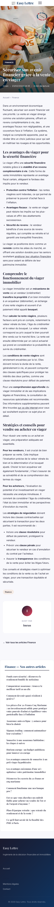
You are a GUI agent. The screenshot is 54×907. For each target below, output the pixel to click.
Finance (9, 62)
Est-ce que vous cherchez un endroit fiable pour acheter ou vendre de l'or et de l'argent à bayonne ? (26, 800)
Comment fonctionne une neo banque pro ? (25, 790)
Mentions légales (11, 884)
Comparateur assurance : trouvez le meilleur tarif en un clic (24, 687)
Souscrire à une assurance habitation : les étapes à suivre (25, 742)
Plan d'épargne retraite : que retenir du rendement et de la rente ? (26, 812)
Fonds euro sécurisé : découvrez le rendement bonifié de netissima (23, 678)
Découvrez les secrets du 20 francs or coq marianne (25, 780)
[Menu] (40, 3)
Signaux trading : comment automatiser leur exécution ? (26, 732)
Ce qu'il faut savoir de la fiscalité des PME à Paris (24, 821)
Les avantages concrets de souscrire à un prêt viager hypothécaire (26, 761)
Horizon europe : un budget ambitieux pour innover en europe (25, 751)
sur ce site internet (28, 407)
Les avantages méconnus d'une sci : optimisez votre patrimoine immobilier (26, 770)
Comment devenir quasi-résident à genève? (24, 697)
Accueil (6, 97)
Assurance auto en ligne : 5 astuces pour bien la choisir (26, 722)
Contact (6, 889)
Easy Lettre (22, 3)
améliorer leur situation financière (33, 256)
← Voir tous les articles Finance (19, 642)
